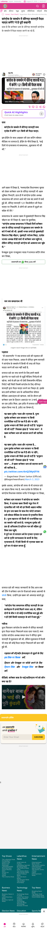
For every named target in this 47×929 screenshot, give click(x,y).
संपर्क (4, 595)
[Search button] (37, 6)
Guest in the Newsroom (6, 863)
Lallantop (4, 1)
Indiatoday (17, 1)
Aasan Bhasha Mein (7, 870)
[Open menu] (1, 10)
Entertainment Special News (36, 867)
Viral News (20, 883)
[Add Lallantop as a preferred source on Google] (37, 74)
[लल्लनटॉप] (5, 6)
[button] (43, 6)
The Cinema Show (8, 877)
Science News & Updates (22, 899)
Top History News (23, 871)
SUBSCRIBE (38, 737)
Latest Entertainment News (36, 874)
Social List (5, 873)
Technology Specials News (22, 902)
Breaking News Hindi (37, 892)
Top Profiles (21, 881)
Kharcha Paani (7, 868)
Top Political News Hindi (23, 869)
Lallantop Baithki (7, 867)
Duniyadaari (6, 861)
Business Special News (7, 900)
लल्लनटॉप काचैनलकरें (23, 261)
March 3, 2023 (32, 479)
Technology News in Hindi (23, 895)
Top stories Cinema (38, 865)
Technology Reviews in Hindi (22, 905)
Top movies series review (38, 870)
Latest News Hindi (38, 895)
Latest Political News (22, 874)
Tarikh (4, 874)
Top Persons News (23, 880)
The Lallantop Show (8, 860)
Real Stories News (23, 873)
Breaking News (22, 867)
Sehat (4, 875)
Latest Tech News (23, 897)
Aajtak (11, 1)
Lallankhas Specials (23, 865)
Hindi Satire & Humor (21, 863)
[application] (23, 697)
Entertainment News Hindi (36, 863)
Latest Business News (7, 897)
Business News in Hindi (8, 895)
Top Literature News (21, 877)
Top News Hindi (37, 894)
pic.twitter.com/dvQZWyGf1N (21, 471)
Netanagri (5, 865)
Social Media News (38, 897)
